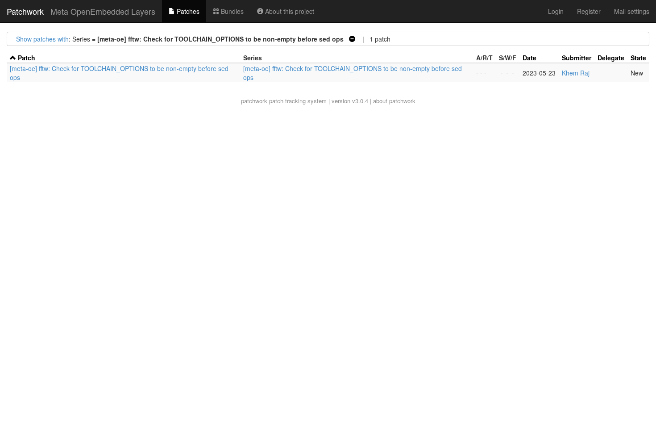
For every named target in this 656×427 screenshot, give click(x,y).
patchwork (254, 100)
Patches (187, 11)
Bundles (231, 11)
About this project (288, 11)
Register (589, 11)
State (638, 57)
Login (556, 11)
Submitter (576, 57)
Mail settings (631, 11)
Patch (26, 57)
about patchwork (394, 100)
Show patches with (42, 38)
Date (529, 57)
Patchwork (25, 11)
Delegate (611, 57)
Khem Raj (576, 72)
